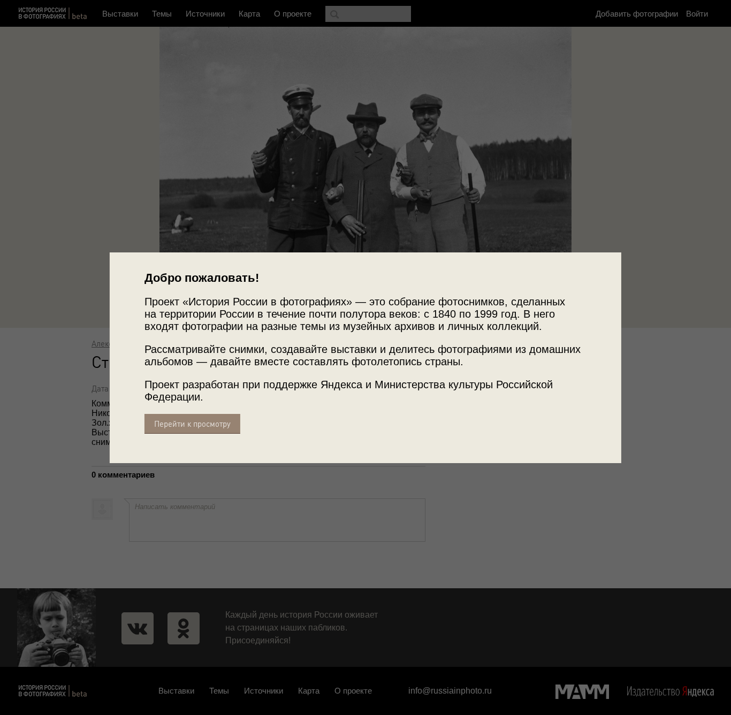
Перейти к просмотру (192, 424)
